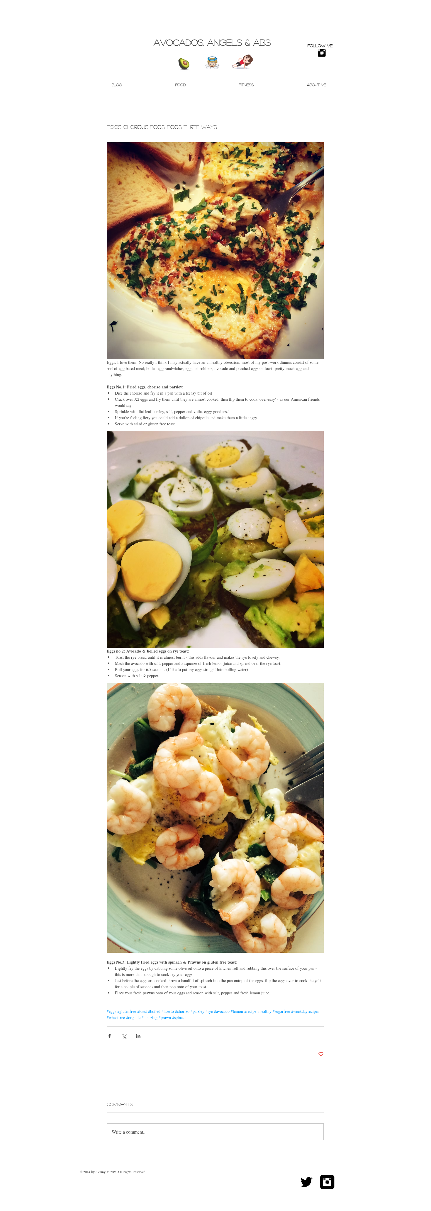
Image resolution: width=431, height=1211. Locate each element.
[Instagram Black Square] (327, 1182)
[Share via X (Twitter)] (124, 1036)
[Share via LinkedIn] (138, 1036)
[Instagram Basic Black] (322, 53)
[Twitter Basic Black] (306, 1182)
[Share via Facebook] (109, 1036)
